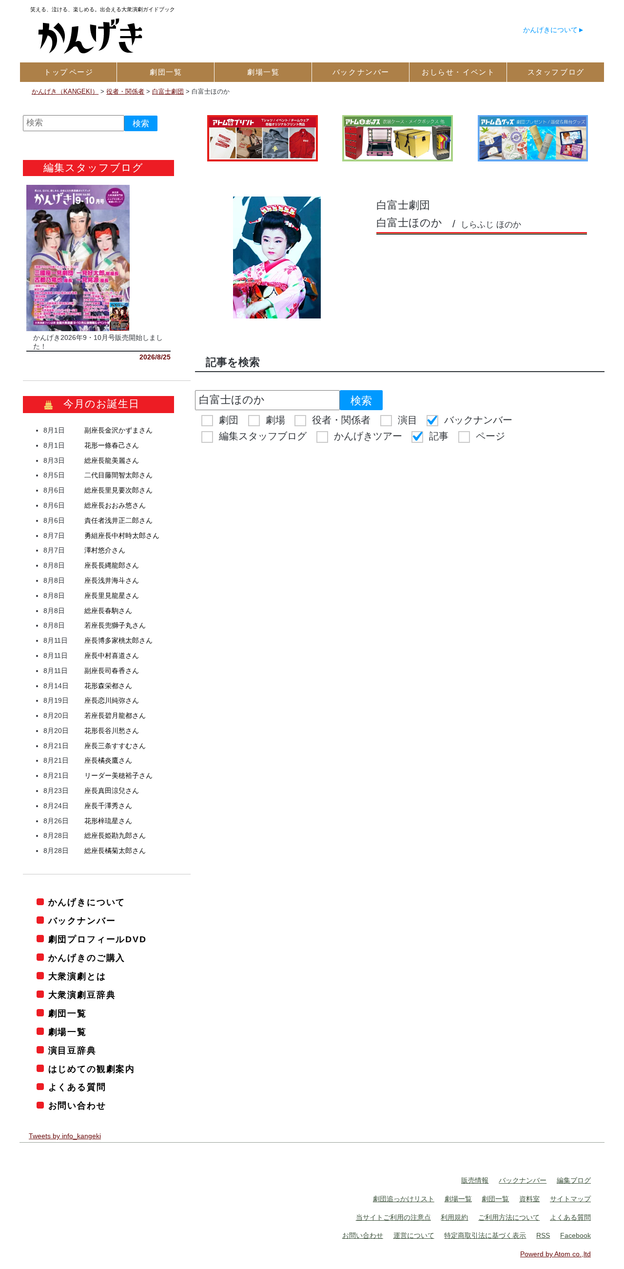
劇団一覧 (67, 1013)
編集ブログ (574, 1180)
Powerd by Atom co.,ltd (555, 1254)
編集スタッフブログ (263, 436)
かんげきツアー (368, 436)
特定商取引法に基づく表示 (485, 1235)
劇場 (275, 420)
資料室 (529, 1199)
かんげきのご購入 (86, 958)
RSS (543, 1235)
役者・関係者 (341, 420)
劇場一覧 (67, 1032)
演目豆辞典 (72, 1050)
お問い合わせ (77, 1105)
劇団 (228, 420)
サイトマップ (570, 1199)
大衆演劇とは (77, 976)
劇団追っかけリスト (403, 1199)
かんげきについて (550, 30)
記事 (438, 436)
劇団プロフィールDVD (97, 939)
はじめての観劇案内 (91, 1069)
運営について (413, 1235)
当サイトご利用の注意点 (393, 1217)
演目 (407, 420)
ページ (490, 436)
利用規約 (454, 1217)
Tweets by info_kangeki (65, 1136)
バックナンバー (478, 420)
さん (118, 430)
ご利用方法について (509, 1217)
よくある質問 (77, 1087)
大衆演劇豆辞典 (82, 995)
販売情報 (474, 1180)
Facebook (575, 1235)
